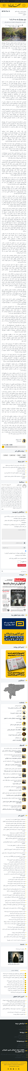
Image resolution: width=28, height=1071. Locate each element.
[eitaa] (8, 1)
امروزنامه (21, 575)
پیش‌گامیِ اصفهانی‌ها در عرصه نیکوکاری (13, 758)
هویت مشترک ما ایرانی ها (16, 713)
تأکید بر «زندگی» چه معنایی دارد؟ (14, 708)
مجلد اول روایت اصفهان (22, 13)
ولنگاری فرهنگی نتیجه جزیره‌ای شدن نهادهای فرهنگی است (12, 809)
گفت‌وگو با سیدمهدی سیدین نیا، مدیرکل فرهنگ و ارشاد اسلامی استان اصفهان (12, 806)
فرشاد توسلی (19, 711)
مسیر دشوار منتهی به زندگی (15, 725)
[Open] (24, 5)
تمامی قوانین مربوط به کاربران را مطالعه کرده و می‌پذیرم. (15, 554)
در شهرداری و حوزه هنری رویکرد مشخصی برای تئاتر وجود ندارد (11, 751)
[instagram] (6, 1)
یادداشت (21, 703)
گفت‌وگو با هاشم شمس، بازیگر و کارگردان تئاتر (12, 748)
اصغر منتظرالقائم (18, 738)
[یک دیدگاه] (7, 11)
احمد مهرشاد (18, 440)
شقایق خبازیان (18, 722)
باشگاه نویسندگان (22, 1044)
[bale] (11, 1069)
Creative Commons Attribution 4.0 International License (16, 1065)
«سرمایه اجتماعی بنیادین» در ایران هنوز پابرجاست (13, 765)
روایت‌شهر (17, 11)
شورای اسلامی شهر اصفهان (20, 1037)
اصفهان (24, 455)
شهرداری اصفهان (22, 457)
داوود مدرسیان (18, 727)
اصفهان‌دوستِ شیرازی (17, 740)
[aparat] (2, 1)
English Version (22, 1029)
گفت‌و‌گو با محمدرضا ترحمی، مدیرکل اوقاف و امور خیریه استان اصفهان (12, 780)
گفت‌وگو (22, 745)
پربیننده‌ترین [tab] (23, 970)
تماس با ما (23, 1026)
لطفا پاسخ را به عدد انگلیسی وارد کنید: (17, 558)
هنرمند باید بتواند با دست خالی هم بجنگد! (12, 771)
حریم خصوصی (12, 553)
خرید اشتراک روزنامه (21, 1047)
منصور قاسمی (18, 732)
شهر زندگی (6, 455)
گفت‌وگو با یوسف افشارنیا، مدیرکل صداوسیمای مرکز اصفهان (11, 798)
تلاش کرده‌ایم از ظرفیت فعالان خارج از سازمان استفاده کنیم (12, 802)
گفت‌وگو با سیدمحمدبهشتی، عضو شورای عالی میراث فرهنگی (12, 787)
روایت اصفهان (12, 455)
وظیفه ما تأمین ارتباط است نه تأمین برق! (12, 777)
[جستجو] (2, 571)
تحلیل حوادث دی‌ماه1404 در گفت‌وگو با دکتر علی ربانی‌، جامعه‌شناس (12, 761)
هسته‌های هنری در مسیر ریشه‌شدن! (13, 795)
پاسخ (2, 509)
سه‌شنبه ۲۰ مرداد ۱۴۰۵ (20, 949)
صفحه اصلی (23, 11)
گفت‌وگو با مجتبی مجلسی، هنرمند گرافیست (13, 768)
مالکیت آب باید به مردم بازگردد (15, 790)
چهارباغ (19, 455)
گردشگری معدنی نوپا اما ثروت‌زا (15, 735)
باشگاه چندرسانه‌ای (22, 1045)
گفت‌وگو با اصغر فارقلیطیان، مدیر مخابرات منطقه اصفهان (12, 774)
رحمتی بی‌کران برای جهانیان (13, 964)
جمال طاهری (19, 716)
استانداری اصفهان (22, 1035)
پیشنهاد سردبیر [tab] (14, 970)
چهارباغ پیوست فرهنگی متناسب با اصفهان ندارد (12, 719)
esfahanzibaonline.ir (14, 1063)
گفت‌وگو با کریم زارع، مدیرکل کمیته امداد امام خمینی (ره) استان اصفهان (12, 755)
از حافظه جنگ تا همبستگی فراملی (14, 730)
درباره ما (24, 1028)
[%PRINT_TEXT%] (9, 11)
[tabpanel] (14, 983)
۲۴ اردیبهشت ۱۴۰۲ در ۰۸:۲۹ (6, 485)
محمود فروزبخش (18, 705)
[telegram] (4, 1)
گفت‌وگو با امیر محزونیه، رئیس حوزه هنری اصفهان (11, 793)
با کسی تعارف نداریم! (17, 784)
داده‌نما (22, 944)
